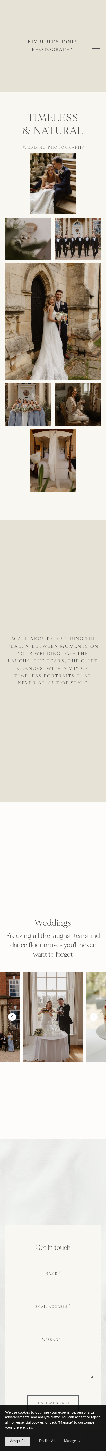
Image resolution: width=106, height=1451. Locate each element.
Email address (51, 1307)
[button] (96, 46)
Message (51, 1340)
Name (51, 1274)
